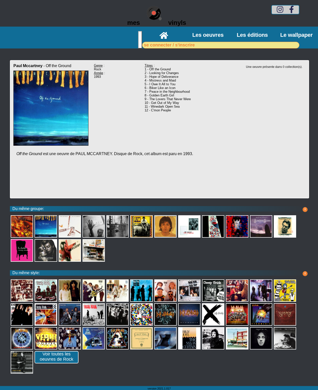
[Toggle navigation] (140, 39)
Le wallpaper (296, 35)
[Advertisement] (117, 180)
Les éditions (252, 35)
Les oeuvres (208, 35)
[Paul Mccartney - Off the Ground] (50, 144)
